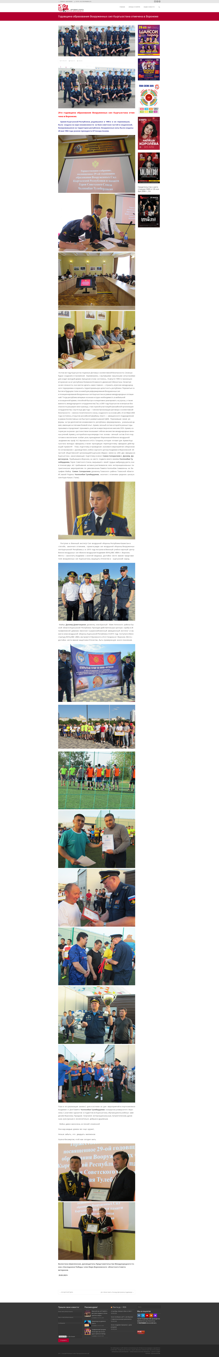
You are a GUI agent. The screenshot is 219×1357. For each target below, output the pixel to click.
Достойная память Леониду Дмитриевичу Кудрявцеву (117, 1292)
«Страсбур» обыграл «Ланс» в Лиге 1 (121, 1311)
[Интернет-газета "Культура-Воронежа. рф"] (69, 7)
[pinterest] (159, 2)
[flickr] (157, 2)
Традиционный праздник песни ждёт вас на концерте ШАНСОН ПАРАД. (99, 1332)
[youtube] (155, 2)
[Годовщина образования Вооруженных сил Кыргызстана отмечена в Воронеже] (96, 41)
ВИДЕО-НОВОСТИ (149, 7)
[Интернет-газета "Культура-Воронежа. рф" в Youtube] (147, 1315)
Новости (72, 61)
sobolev (80, 61)
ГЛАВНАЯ (122, 7)
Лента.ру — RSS (119, 1307)
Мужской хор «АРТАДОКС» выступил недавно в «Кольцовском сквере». (100, 1313)
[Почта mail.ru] (155, 1315)
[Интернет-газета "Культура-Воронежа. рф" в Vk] (139, 1315)
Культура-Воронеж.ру (148, 1321)
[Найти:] (149, 1307)
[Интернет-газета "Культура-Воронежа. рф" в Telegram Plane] (143, 1315)
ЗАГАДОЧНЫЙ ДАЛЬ (66, 1292)
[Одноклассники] (151, 1315)
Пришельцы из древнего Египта (99, 1322)
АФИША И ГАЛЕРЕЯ (134, 7)
